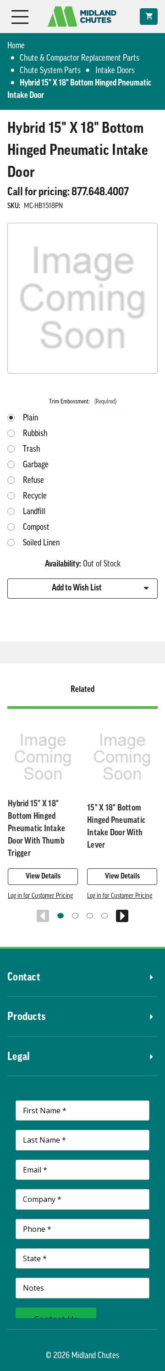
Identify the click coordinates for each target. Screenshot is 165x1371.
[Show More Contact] (99, 977)
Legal (18, 1057)
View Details (43, 876)
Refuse (33, 481)
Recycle (35, 497)
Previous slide (43, 916)
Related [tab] (82, 690)
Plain (30, 418)
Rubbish (35, 434)
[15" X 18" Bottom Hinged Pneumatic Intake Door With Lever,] (122, 757)
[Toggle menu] (20, 16)
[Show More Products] (101, 1017)
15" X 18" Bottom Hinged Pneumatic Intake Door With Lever (116, 827)
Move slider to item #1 (60, 915)
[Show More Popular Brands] (94, 1057)
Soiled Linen (41, 543)
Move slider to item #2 (75, 915)
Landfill (34, 512)
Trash (31, 450)
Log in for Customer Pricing (40, 896)
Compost (36, 528)
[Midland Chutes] (81, 16)
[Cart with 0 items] (149, 16)
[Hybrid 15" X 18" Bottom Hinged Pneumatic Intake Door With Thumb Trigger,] (43, 757)
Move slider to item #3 (90, 915)
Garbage (36, 465)
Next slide (122, 916)
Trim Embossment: (82, 402)
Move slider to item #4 (104, 915)
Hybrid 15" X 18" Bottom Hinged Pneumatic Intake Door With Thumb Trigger (36, 829)
